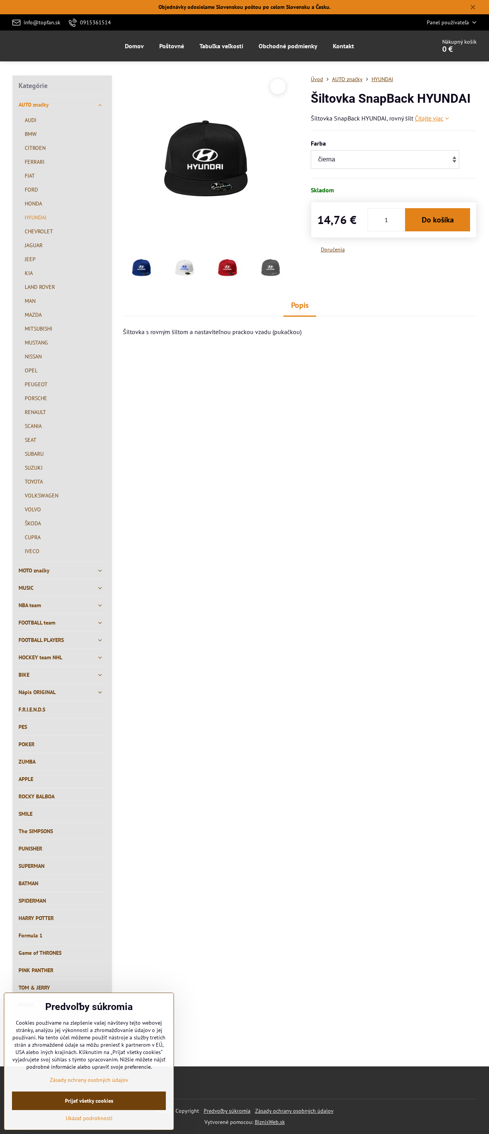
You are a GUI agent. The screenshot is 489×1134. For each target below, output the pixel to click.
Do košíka (438, 220)
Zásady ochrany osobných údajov (294, 1110)
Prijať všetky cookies (89, 1100)
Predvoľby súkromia (227, 1110)
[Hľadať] (408, 46)
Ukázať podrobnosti (89, 1118)
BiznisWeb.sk (270, 1122)
